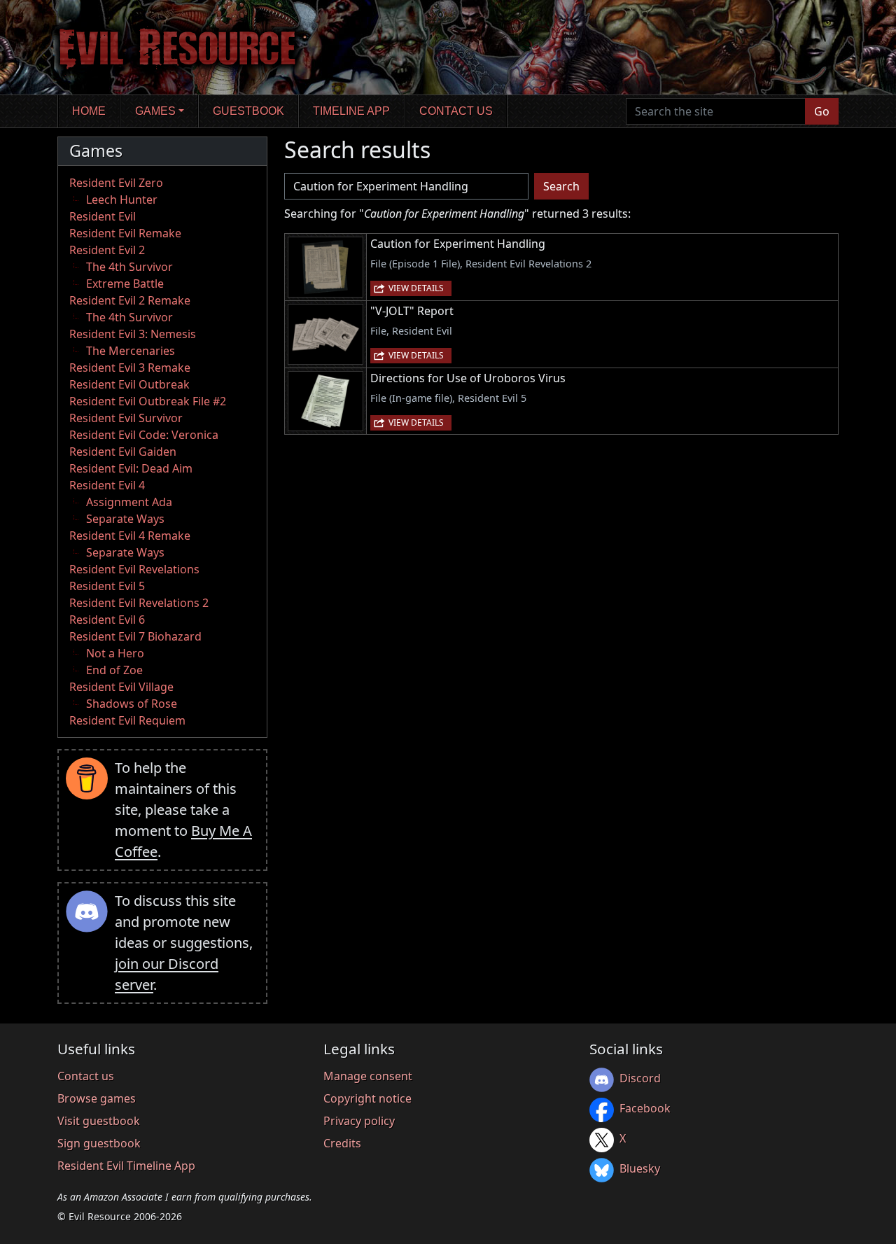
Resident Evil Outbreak (129, 384)
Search (561, 186)
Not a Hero (115, 653)
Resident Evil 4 (107, 485)
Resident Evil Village (121, 686)
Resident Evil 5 (107, 586)
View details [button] (416, 288)
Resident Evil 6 (107, 619)
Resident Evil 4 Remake (129, 535)
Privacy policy (359, 1120)
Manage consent (367, 1076)
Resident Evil (102, 216)
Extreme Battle (125, 283)
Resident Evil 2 (107, 250)
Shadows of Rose (131, 703)
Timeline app (351, 111)
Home (89, 111)
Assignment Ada (129, 502)
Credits (342, 1143)
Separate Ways (125, 518)
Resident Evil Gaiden (122, 451)
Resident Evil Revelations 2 (139, 602)
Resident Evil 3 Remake (129, 367)
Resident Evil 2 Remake (129, 300)
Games (155, 111)
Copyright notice (367, 1098)
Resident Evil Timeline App (126, 1165)
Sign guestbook (99, 1143)
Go (822, 111)
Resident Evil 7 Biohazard (135, 636)
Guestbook (248, 111)
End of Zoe (114, 670)
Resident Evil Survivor (126, 418)
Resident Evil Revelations (134, 569)
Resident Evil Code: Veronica (143, 434)
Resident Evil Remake (125, 233)
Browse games (96, 1098)
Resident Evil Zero (116, 182)
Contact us (456, 111)
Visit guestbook (98, 1120)
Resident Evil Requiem (127, 720)
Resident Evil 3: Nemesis (132, 334)
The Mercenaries (130, 350)
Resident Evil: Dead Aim (130, 468)
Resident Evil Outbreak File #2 (147, 401)
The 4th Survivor (129, 266)
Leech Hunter (122, 199)
